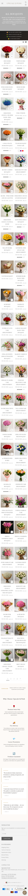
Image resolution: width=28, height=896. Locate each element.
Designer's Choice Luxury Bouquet (20, 197)
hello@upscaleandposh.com (8, 878)
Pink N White (20, 113)
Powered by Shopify (19, 885)
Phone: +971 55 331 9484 (7, 876)
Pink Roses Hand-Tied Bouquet (7, 88)
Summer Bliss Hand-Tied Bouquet (20, 278)
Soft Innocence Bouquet (20, 221)
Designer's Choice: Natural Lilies (7, 222)
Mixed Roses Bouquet (21, 88)
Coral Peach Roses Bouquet (7, 144)
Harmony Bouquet (21, 305)
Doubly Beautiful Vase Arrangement (7, 410)
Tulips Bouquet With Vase (20, 144)
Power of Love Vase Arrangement (7, 330)
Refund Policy (5, 855)
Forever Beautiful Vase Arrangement (21, 382)
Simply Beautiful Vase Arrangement (21, 460)
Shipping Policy (5, 847)
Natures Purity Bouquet (20, 563)
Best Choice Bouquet (21, 665)
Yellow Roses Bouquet (7, 249)
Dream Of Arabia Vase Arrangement (7, 382)
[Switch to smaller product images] (26, 42)
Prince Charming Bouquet (21, 537)
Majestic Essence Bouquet (21, 355)
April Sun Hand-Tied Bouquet (20, 435)
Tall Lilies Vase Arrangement (20, 409)
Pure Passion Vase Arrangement (7, 563)
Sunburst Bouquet (7, 305)
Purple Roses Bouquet (7, 435)
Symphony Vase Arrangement (21, 485)
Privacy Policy (5, 857)
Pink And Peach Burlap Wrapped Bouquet (7, 512)
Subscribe (7, 838)
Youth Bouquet (7, 276)
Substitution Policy (6, 852)
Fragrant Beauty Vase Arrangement (7, 640)
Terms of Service (5, 850)
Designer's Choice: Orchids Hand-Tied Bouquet (7, 116)
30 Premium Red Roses (7, 459)
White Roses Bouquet (21, 62)
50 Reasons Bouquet (20, 615)
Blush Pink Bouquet (7, 615)
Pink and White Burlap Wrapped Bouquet (7, 356)
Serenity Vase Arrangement (21, 587)
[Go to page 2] (20, 678)
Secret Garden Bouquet (7, 171)
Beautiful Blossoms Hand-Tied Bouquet (21, 640)
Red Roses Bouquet (7, 62)
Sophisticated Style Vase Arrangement (21, 250)
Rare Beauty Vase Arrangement (21, 171)
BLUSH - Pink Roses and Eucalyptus (7, 197)
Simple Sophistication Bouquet (7, 538)
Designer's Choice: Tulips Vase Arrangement (7, 667)
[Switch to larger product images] (23, 42)
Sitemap (3, 860)
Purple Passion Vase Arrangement (21, 512)
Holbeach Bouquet (7, 485)
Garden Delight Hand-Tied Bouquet (20, 330)
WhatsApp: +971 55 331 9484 (8, 874)
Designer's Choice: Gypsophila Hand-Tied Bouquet (7, 589)
